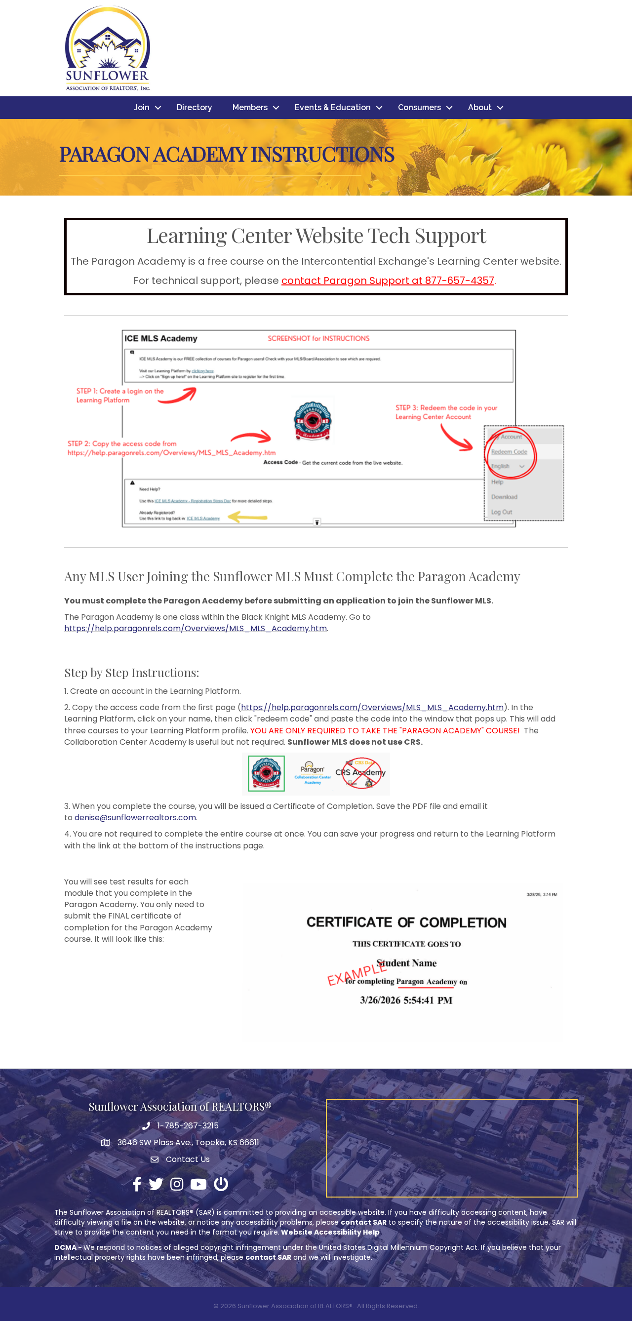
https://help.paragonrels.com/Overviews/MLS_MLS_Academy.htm (195, 628)
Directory (194, 107)
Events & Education (333, 107)
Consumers (419, 107)
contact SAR (364, 1222)
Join (142, 107)
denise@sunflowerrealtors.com (135, 817)
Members (250, 107)
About (480, 107)
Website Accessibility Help (330, 1232)
